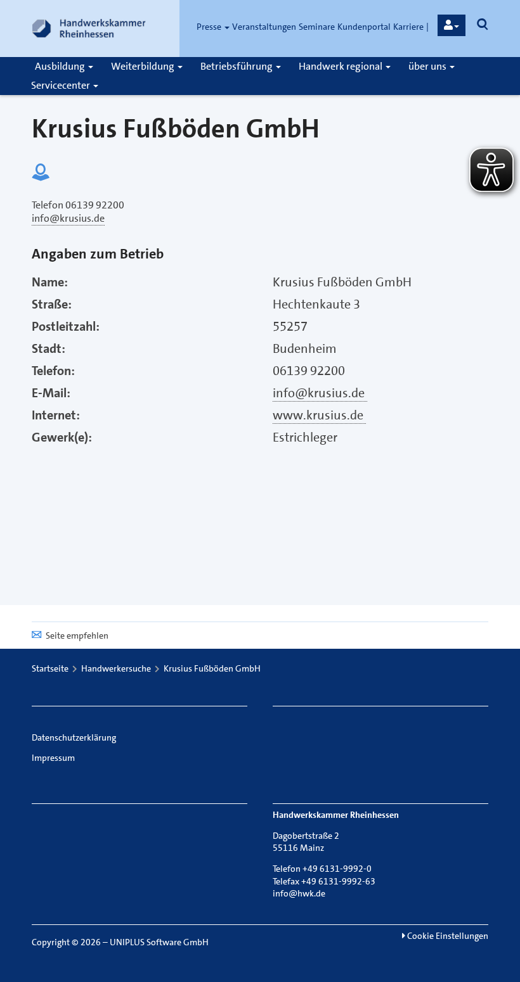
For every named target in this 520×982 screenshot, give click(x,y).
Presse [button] (210, 26)
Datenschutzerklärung (74, 737)
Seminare (317, 26)
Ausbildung (61, 66)
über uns (428, 66)
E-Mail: (51, 393)
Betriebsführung (237, 66)
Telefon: (53, 370)
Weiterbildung (143, 66)
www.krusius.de (319, 415)
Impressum (53, 757)
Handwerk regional (341, 66)
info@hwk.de (299, 893)
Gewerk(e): (62, 437)
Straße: (52, 304)
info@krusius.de (320, 393)
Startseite (50, 668)
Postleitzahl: (66, 326)
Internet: (56, 415)
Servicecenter (61, 85)
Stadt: (48, 348)
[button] (451, 25)
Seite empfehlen (77, 635)
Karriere (408, 26)
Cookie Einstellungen (446, 935)
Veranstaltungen (264, 26)
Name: (50, 282)
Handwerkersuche (116, 668)
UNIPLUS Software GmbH (159, 942)
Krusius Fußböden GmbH (212, 668)
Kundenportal (364, 26)
